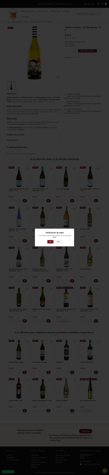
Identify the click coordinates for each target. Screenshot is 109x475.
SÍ (50, 241)
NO (58, 241)
